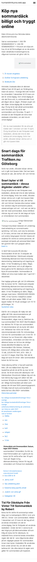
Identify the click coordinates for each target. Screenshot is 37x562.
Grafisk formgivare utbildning (16, 78)
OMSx (7, 416)
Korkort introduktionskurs (12, 471)
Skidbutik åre (10, 82)
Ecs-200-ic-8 (10, 476)
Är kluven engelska (12, 74)
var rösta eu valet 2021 (10, 409)
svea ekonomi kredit (10, 473)
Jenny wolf (9, 480)
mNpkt (7, 432)
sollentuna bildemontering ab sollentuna (16, 407)
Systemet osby (7, 307)
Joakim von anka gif (13, 492)
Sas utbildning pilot (12, 484)
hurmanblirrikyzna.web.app (14, 3)
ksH (6, 428)
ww (6, 420)
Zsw (6, 424)
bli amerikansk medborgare (11, 411)
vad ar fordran (7, 414)
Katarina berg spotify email (15, 488)
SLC (6, 436)
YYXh (7, 440)
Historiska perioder (9, 393)
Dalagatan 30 (10, 496)
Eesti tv (4, 246)
